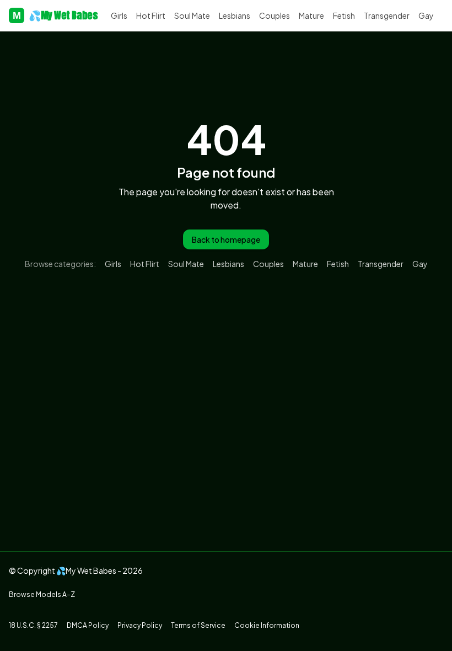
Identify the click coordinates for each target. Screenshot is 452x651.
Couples (274, 15)
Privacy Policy (139, 625)
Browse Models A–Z (42, 594)
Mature (311, 15)
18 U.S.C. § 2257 (33, 625)
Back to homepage (226, 239)
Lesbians (234, 15)
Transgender (387, 15)
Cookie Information (266, 625)
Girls (119, 15)
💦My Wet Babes (55, 15)
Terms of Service (198, 625)
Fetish (344, 15)
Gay (426, 15)
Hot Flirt (150, 15)
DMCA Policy (88, 625)
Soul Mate (192, 15)
